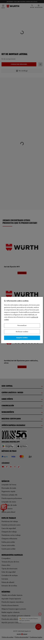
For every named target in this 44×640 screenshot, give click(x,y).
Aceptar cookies (22, 338)
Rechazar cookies (22, 331)
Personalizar (22, 325)
